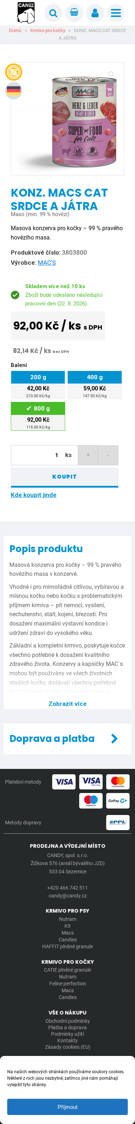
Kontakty (67, 1040)
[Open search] (53, 13)
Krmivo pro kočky (47, 30)
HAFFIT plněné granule (67, 946)
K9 (67, 925)
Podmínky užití (67, 1033)
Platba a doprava (67, 1027)
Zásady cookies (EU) (67, 1046)
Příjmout (67, 1107)
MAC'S (47, 262)
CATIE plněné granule (67, 969)
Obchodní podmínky (67, 1021)
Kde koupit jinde (34, 494)
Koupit (64, 476)
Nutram (67, 919)
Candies (68, 939)
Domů (15, 30)
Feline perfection (67, 983)
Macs (68, 932)
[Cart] (74, 13)
